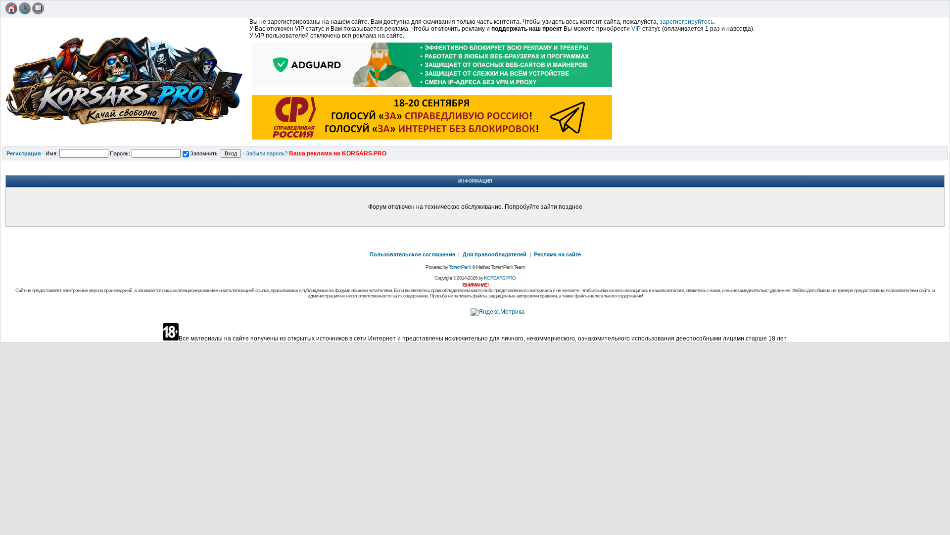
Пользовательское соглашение (412, 254)
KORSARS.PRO (500, 278)
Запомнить (204, 153)
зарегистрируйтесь (686, 21)
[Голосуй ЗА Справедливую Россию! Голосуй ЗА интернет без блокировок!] (432, 140)
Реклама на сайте (557, 254)
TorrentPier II (460, 267)
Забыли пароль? (266, 153)
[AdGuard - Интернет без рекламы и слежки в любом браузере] (432, 88)
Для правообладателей (494, 254)
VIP (636, 28)
